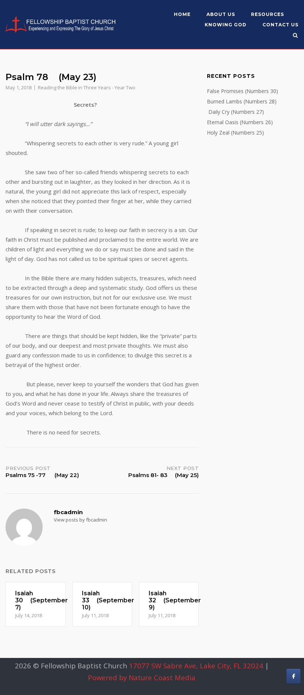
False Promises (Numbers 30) (242, 91)
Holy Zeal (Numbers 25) (235, 132)
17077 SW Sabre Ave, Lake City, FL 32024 (196, 665)
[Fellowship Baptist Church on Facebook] (293, 676)
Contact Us (280, 24)
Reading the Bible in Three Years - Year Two (86, 87)
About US (220, 14)
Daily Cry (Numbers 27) (235, 111)
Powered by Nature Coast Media (141, 677)
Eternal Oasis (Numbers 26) (240, 122)
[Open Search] (295, 36)
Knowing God (226, 24)
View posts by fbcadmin (80, 519)
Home (182, 14)
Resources (267, 14)
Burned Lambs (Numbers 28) (242, 101)
